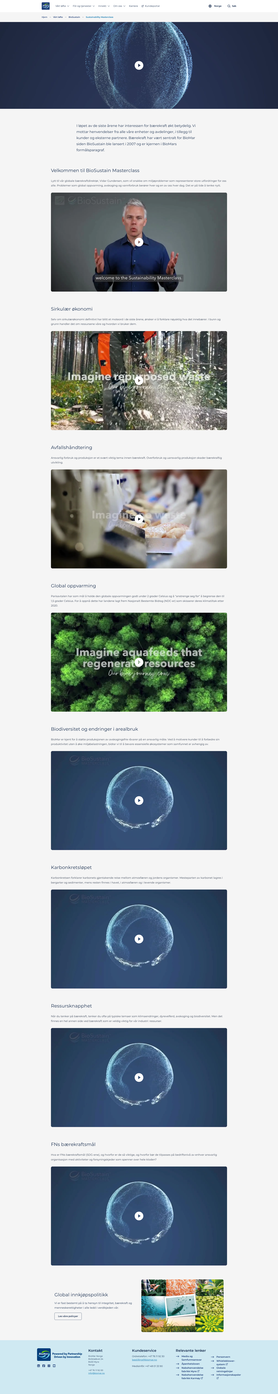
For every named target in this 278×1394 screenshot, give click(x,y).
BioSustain (74, 17)
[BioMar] (46, 6)
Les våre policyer (68, 1316)
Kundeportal (152, 6)
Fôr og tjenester (82, 6)
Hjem (44, 17)
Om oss (117, 6)
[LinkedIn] (38, 1365)
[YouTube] (54, 1365)
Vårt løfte (58, 17)
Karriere (133, 6)
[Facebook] (43, 1365)
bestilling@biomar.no (144, 1359)
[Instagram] (48, 1365)
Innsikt (102, 6)
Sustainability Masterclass (99, 17)
